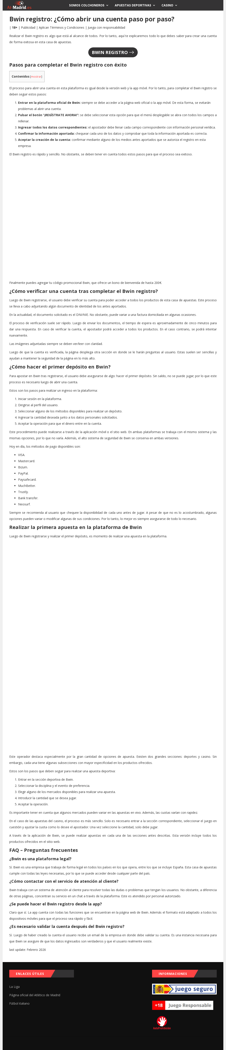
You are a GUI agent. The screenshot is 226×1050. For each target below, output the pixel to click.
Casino (167, 5)
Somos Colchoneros (86, 5)
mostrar (36, 76)
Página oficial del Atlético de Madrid (34, 995)
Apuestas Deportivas (133, 5)
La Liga (14, 987)
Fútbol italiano (19, 1003)
